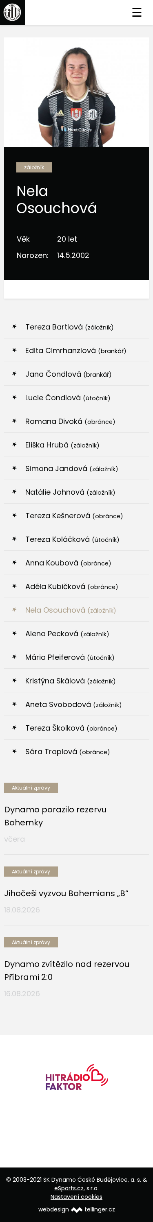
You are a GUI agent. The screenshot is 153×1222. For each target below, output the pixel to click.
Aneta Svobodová (73, 704)
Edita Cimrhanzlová (75, 350)
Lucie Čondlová (68, 398)
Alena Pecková (67, 633)
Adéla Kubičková (71, 586)
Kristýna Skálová (70, 681)
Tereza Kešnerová (74, 516)
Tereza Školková (71, 728)
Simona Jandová (71, 468)
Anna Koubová (68, 563)
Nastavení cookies (76, 1197)
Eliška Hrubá (62, 445)
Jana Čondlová (68, 374)
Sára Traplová (67, 751)
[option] (76, 1080)
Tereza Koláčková (72, 539)
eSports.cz (69, 1188)
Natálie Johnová (70, 492)
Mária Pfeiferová (70, 657)
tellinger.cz (99, 1209)
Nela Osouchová (70, 610)
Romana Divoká (70, 421)
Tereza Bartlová (69, 327)
